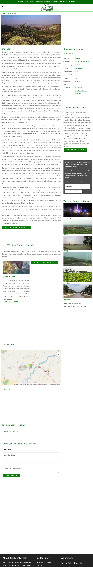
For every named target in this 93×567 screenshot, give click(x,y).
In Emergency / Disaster (43, 563)
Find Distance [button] (79, 68)
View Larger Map (5, 389)
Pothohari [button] (78, 88)
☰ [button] (2, 7)
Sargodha (67, 218)
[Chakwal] (77, 259)
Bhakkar (66, 283)
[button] (90, 7)
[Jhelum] (77, 227)
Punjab (9, 13)
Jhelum (66, 234)
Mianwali (66, 299)
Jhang (65, 251)
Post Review (11, 475)
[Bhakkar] (77, 275)
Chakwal (66, 267)
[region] (31, 324)
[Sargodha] (77, 210)
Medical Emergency (42, 566)
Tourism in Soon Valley (10, 302)
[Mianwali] (77, 291)
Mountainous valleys (82, 61)
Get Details (71, 2)
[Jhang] (77, 243)
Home (3, 13)
